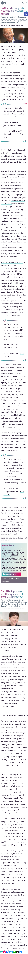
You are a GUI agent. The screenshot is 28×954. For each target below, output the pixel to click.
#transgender (5, 581)
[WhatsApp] (14, 952)
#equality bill (11, 579)
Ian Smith (21, 25)
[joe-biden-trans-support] (14, 35)
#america (4, 579)
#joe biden (18, 579)
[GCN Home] (4, 3)
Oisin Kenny (22, 608)
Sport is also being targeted (12, 262)
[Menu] (26, 3)
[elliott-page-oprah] (14, 619)
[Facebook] (7, 952)
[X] (17, 952)
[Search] (23, 3)
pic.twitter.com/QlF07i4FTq (15, 483)
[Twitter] (11, 952)
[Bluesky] (20, 952)
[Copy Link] (4, 952)
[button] (26, 14)
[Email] (1, 952)
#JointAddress (17, 480)
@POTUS (7, 480)
